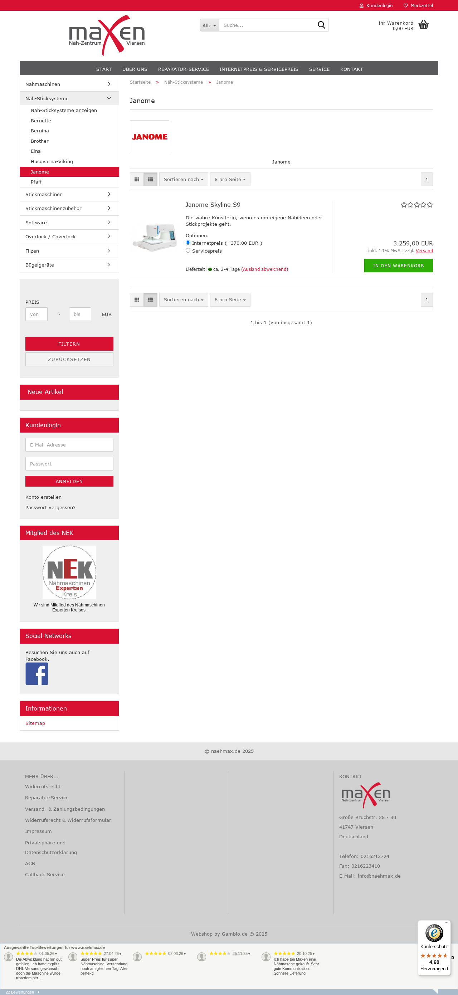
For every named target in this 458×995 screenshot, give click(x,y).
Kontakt (351, 69)
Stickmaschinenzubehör (53, 208)
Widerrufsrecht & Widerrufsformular (68, 820)
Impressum (38, 831)
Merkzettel (420, 5)
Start (104, 69)
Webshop (202, 934)
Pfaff (36, 182)
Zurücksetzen (69, 359)
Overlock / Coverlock (50, 236)
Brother (40, 141)
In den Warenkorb (398, 265)
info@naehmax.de (379, 876)
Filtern (69, 344)
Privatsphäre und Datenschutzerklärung (51, 847)
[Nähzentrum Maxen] (107, 36)
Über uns (134, 69)
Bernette (41, 120)
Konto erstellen (43, 497)
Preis (32, 302)
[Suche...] (321, 25)
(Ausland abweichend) (264, 269)
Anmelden (69, 481)
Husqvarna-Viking (52, 161)
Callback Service (45, 874)
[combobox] (183, 179)
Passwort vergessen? (50, 507)
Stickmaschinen (44, 194)
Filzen (32, 251)
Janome (40, 172)
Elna (36, 151)
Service (319, 69)
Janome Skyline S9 (213, 204)
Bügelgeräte (39, 265)
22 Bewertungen (20, 992)
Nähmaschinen (42, 84)
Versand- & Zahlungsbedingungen (65, 809)
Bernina (40, 130)
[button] (137, 179)
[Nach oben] (19, 984)
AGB (30, 863)
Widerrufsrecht (42, 786)
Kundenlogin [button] (378, 5)
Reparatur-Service (183, 69)
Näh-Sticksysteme (47, 98)
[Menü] (446, 924)
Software (36, 222)
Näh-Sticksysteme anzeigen (64, 110)
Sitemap (35, 723)
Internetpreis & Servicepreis (259, 69)
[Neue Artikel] (110, 392)
